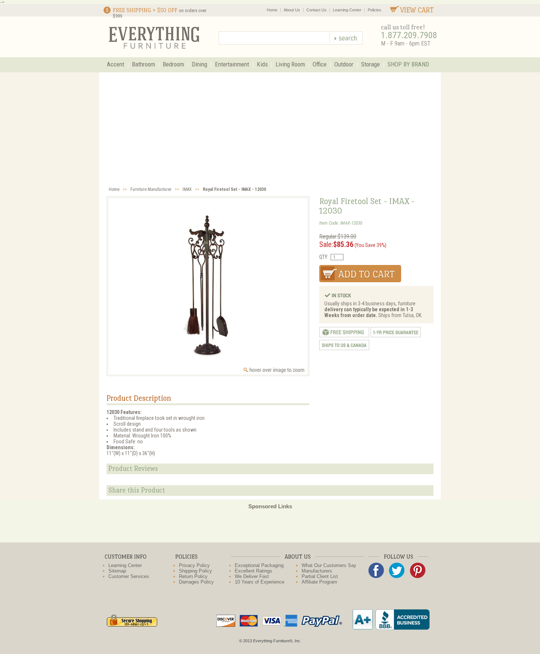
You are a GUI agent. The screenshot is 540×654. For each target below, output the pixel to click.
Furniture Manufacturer (151, 189)
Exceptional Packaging (259, 565)
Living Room (290, 64)
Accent (115, 64)
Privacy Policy (194, 565)
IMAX (187, 189)
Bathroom (143, 64)
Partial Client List (320, 576)
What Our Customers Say (329, 565)
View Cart (417, 10)
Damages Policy (196, 582)
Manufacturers (317, 571)
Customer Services (128, 576)
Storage (370, 64)
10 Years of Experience (259, 582)
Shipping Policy (195, 571)
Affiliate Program (319, 582)
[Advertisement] (270, 127)
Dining (199, 64)
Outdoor (343, 64)
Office (320, 64)
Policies (374, 10)
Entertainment (232, 64)
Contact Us (316, 10)
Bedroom (173, 64)
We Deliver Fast (252, 576)
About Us (292, 10)
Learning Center (347, 10)
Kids (262, 64)
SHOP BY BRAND (408, 64)
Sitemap (117, 571)
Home (272, 10)
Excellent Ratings (253, 571)
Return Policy (193, 576)
